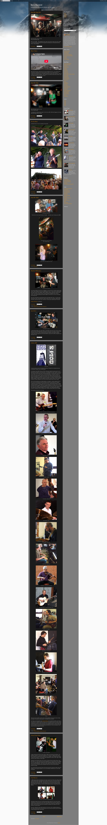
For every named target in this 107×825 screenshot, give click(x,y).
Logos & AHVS (66, 67)
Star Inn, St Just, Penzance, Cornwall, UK (40, 306)
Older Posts (59, 816)
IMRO (65, 201)
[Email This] (37, 46)
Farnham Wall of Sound (67, 63)
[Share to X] (39, 46)
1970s (65, 100)
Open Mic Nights (35, 197)
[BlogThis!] (38, 46)
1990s (34, 813)
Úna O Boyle (66, 202)
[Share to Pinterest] (41, 46)
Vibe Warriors (34, 778)
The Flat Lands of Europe (68, 54)
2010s (34, 78)
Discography (66, 96)
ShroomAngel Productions (68, 188)
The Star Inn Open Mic (67, 181)
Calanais (65, 56)
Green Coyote (66, 75)
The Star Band (34, 121)
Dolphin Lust (66, 71)
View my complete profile (68, 46)
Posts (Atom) (37, 818)
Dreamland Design (67, 195)
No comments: (33, 46)
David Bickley (66, 189)
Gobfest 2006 (34, 343)
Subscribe (65, 15)
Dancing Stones (66, 77)
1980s (65, 101)
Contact (65, 14)
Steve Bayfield (67, 34)
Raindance (65, 82)
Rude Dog (65, 84)
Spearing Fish (66, 76)
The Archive (66, 194)
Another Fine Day (66, 200)
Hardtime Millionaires (36, 271)
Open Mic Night (34, 83)
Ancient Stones (66, 53)
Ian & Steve (33, 311)
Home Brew (66, 70)
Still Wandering (66, 52)
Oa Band (65, 68)
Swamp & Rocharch (67, 64)
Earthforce (65, 69)
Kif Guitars (65, 196)
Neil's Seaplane (66, 59)
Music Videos (34, 51)
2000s (34, 266)
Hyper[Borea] (66, 83)
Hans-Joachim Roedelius (68, 203)
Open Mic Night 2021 (36, 12)
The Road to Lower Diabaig (68, 55)
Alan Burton (66, 193)
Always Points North (35, 735)
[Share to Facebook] (40, 46)
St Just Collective (66, 78)
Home (44, 816)
